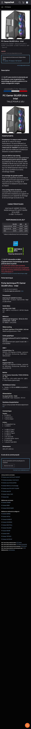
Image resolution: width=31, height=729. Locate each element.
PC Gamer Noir (5, 497)
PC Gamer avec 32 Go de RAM (8, 483)
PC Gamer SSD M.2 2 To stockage (9, 485)
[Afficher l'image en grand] (15, 25)
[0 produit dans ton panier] (23, 2)
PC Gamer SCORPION (6, 522)
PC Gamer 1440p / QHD (7, 494)
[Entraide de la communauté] (27, 725)
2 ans (22, 291)
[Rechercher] (20, 2)
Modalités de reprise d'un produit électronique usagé (14, 273)
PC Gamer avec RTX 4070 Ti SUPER (10, 488)
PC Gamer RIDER (5, 505)
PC (25, 548)
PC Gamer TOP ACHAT (15, 61)
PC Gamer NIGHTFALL (6, 525)
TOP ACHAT (24, 546)
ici (3, 406)
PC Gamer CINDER (5, 502)
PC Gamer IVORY (5, 533)
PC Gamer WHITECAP (6, 539)
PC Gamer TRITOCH (6, 536)
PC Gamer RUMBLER (6, 519)
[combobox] (28, 2)
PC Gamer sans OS (6, 491)
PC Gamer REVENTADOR (7, 508)
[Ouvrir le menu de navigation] (2, 2)
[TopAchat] (9, 2)
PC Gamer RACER (5, 530)
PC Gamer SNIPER (5, 513)
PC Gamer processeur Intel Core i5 (10, 480)
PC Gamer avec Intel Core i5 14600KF (10, 477)
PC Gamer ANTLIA (5, 516)
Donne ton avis (8, 466)
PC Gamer (8, 7)
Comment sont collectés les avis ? (21, 470)
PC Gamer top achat (22, 544)
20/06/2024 (12, 550)
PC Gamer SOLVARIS (6, 528)
